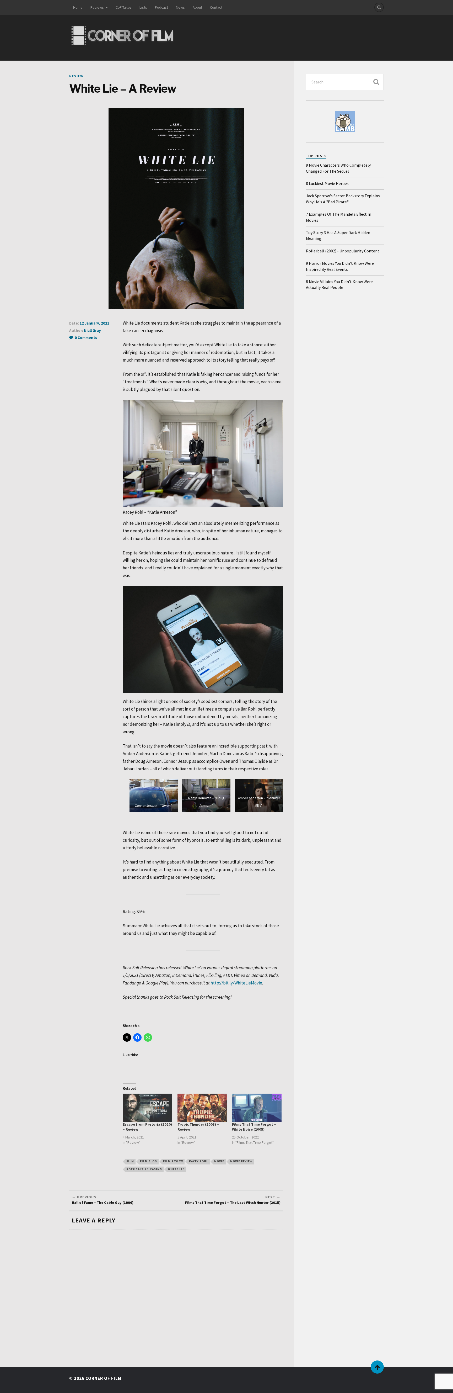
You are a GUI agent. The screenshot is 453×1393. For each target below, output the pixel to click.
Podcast (161, 7)
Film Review (173, 1161)
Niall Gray (92, 330)
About (197, 7)
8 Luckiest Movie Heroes (327, 183)
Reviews (97, 7)
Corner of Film (103, 1378)
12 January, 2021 (94, 323)
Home (78, 7)
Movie (219, 1161)
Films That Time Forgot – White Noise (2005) (254, 1127)
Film (130, 1161)
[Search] (379, 7)
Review (76, 75)
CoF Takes (124, 7)
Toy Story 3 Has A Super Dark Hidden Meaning (338, 235)
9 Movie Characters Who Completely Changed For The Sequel (338, 167)
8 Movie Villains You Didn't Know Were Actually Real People (339, 284)
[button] (154, 795)
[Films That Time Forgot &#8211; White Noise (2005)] (257, 1108)
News (180, 7)
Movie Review (241, 1161)
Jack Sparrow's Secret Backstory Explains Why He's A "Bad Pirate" (343, 198)
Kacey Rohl (198, 1161)
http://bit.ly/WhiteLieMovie (236, 983)
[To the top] (377, 1367)
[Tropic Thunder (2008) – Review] (202, 1108)
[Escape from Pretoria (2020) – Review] (147, 1108)
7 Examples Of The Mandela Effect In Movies (338, 217)
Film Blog (148, 1161)
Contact (216, 7)
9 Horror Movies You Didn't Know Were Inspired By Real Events (340, 266)
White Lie (176, 1169)
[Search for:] (345, 82)
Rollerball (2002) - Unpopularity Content (342, 250)
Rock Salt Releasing (144, 1169)
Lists (143, 7)
